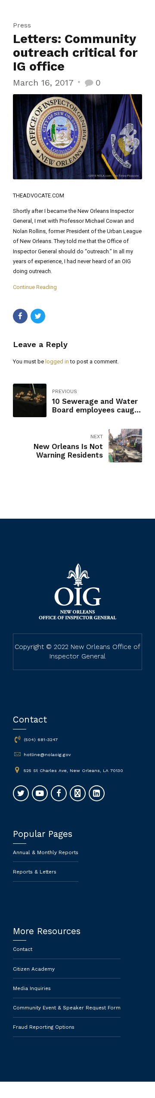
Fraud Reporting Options (43, 1027)
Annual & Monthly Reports (45, 852)
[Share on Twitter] (38, 316)
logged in (57, 361)
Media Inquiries (32, 988)
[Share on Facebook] (20, 316)
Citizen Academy (34, 969)
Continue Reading (35, 287)
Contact (22, 949)
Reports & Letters (34, 872)
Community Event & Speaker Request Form (67, 1008)
